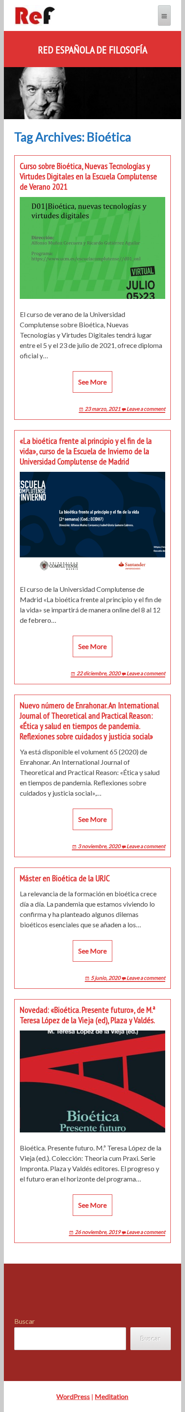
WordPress (73, 1396)
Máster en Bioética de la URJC (65, 878)
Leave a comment (145, 409)
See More (92, 382)
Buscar (24, 1321)
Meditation (111, 1396)
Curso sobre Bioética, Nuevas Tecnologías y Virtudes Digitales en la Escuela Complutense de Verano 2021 (88, 176)
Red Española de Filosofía (92, 50)
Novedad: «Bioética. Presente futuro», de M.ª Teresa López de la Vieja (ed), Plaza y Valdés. (87, 1015)
